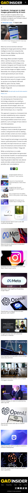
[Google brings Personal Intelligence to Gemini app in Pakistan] (4, 191)
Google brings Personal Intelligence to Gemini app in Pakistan (16, 189)
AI (1, 7)
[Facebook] (16, 488)
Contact (25, 485)
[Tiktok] (23, 488)
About (15, 485)
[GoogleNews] (26, 488)
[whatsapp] (17, 169)
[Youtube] (18, 488)
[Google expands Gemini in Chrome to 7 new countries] (4, 179)
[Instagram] (21, 488)
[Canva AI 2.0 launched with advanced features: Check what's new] (4, 185)
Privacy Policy (9, 485)
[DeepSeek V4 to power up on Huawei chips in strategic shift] (4, 204)
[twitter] (14, 169)
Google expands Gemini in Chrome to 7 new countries (16, 175)
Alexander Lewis (7, 22)
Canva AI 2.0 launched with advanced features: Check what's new (17, 182)
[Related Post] (14, 220)
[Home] (11, 2)
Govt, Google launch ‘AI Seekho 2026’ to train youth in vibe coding (18, 194)
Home (2, 485)
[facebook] (11, 169)
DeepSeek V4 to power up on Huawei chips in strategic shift (16, 200)
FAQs (20, 485)
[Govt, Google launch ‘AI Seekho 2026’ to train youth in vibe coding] (4, 198)
